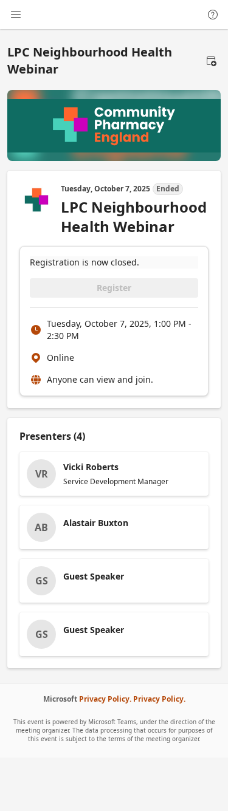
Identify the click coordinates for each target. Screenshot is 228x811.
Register (114, 287)
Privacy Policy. (105, 699)
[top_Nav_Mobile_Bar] (16, 14)
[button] (211, 60)
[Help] (212, 14)
